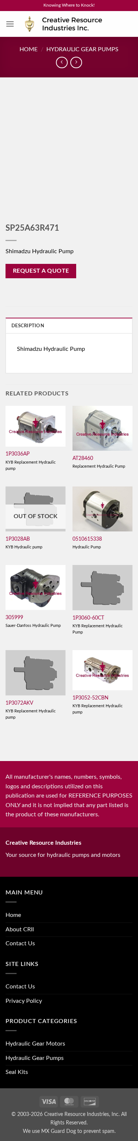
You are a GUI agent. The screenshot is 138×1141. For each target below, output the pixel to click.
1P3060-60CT (88, 618)
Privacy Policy (24, 1001)
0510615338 (87, 539)
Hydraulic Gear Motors (35, 1044)
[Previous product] (76, 62)
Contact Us (20, 943)
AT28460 (82, 458)
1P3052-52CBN (90, 698)
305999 (14, 617)
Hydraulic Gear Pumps (82, 49)
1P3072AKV (19, 703)
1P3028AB (18, 539)
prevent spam (99, 1131)
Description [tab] (27, 326)
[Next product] (61, 62)
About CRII (20, 929)
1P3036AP (17, 454)
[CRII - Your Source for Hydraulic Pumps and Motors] (73, 24)
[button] (10, 24)
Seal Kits (17, 1072)
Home (29, 49)
